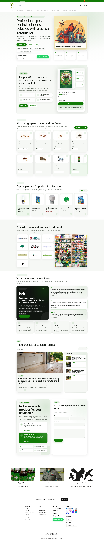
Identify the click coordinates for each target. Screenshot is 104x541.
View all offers (83, 190)
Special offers (55, 10)
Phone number (57, 421)
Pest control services (29, 512)
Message (56, 427)
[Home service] (52, 474)
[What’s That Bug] (22, 255)
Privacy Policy (42, 510)
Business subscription (70, 10)
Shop (12, 10)
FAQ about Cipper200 (42, 10)
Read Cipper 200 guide (81, 127)
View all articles (82, 348)
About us (20, 10)
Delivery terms (42, 508)
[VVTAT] (22, 238)
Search (26, 508)
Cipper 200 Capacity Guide (30, 519)
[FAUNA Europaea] (35, 247)
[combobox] (31, 5)
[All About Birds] (22, 263)
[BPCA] (22, 247)
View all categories (24, 316)
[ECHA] (48, 238)
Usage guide (33, 105)
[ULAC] (35, 238)
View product (23, 105)
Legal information (28, 517)
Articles (29, 10)
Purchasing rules (42, 512)
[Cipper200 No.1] (23, 474)
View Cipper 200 (21, 44)
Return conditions (42, 514)
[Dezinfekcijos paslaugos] (35, 255)
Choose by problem (33, 44)
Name (55, 415)
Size (59, 96)
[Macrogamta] (48, 255)
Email (71, 415)
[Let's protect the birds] (81, 474)
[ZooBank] (48, 247)
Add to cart (70, 103)
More (23, 489)
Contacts (27, 514)
